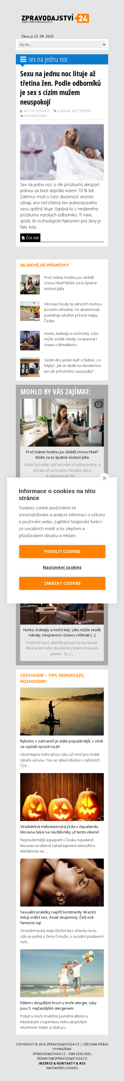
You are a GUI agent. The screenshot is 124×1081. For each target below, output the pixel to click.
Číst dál (32, 237)
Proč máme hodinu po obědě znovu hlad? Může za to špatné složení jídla (62, 454)
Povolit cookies (62, 551)
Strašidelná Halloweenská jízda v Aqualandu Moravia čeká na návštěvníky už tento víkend (59, 829)
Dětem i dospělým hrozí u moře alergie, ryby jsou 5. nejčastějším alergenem (58, 1005)
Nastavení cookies (62, 1068)
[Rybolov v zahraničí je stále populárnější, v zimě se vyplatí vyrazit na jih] (62, 711)
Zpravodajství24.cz (62, 1044)
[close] (104, 478)
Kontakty (66, 1063)
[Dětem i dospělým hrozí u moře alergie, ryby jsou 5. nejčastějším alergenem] (62, 973)
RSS (82, 1063)
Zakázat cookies (62, 583)
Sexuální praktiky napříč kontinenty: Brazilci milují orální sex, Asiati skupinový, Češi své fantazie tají (58, 917)
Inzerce (45, 1063)
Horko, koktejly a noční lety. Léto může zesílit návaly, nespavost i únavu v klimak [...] (62, 632)
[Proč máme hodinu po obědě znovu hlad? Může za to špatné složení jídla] (62, 422)
